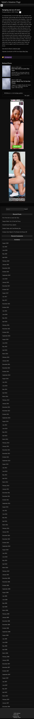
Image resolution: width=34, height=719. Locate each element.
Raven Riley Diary (23, 51)
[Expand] (1, 5)
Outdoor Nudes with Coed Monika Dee (11, 228)
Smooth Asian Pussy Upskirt (9, 224)
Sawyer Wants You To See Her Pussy (11, 221)
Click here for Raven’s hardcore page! (11, 48)
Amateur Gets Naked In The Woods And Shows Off (14, 232)
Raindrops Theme (17, 717)
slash (20, 67)
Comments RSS (16, 716)
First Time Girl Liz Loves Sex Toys (10, 217)
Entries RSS (15, 714)
